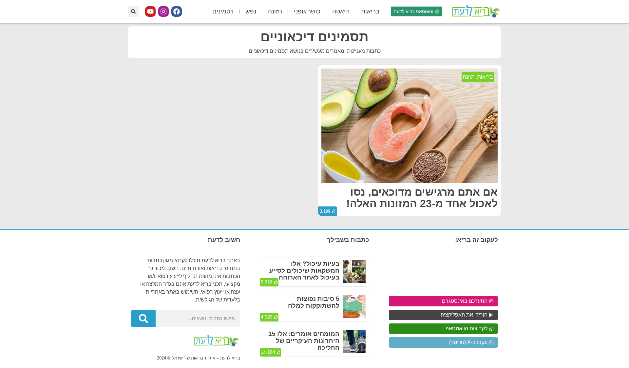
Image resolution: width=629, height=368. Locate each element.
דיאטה (340, 11)
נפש (250, 11)
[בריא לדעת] (475, 11)
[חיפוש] (143, 318)
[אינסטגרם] (163, 11)
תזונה (275, 11)
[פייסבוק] (176, 11)
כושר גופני (307, 11)
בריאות (370, 11)
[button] (133, 11)
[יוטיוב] (150, 11)
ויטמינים (223, 11)
